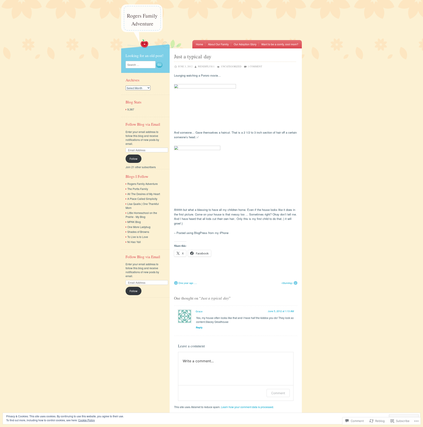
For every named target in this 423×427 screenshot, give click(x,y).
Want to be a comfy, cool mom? (279, 44)
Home (199, 44)
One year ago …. (186, 283)
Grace (199, 311)
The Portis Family (137, 189)
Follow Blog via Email (143, 124)
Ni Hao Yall (134, 242)
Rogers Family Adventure (142, 19)
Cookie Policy (86, 420)
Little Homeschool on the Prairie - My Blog (141, 215)
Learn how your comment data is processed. (247, 407)
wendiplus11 (206, 66)
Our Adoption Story (245, 44)
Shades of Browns (138, 232)
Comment (278, 393)
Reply (199, 327)
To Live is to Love (137, 237)
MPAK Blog (134, 222)
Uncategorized (231, 66)
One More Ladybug (138, 227)
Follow (133, 158)
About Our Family (218, 44)
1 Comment (255, 66)
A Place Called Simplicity (142, 199)
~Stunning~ (288, 283)
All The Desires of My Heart (143, 194)
